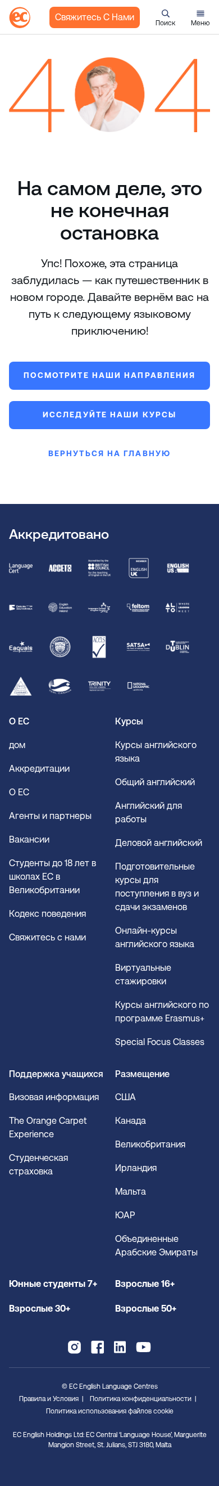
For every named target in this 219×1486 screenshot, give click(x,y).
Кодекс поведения (47, 913)
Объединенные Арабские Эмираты (156, 1245)
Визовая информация (55, 1097)
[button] (165, 17)
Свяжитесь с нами (94, 17)
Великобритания (150, 1144)
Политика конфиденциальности (140, 1399)
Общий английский (155, 782)
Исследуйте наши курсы (109, 414)
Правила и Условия (49, 1399)
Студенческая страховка (38, 1164)
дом (17, 745)
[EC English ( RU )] (19, 17)
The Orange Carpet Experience (48, 1127)
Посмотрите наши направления (110, 375)
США (125, 1097)
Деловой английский (158, 842)
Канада (130, 1120)
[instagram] (74, 1347)
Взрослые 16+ (145, 1283)
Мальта (130, 1191)
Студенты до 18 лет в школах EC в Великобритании (52, 876)
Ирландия (136, 1168)
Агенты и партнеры (50, 815)
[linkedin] (120, 1347)
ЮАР (125, 1215)
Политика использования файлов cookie (110, 1411)
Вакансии (29, 839)
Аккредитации (39, 768)
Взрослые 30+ (39, 1308)
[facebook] (97, 1347)
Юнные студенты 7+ (53, 1283)
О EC (19, 792)
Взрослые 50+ (145, 1308)
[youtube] (143, 1347)
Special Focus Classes (159, 1042)
